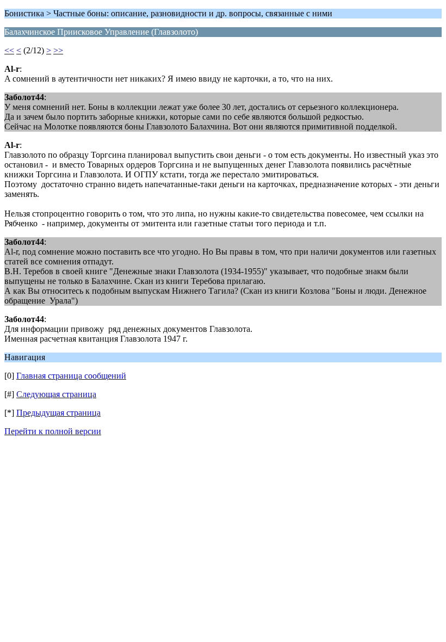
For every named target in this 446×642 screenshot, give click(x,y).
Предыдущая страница (58, 412)
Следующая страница (56, 394)
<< (9, 50)
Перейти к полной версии (52, 431)
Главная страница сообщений (71, 375)
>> (58, 50)
